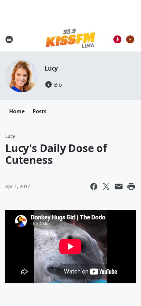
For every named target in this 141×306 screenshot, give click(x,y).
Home (17, 111)
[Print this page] (131, 186)
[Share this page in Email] (118, 186)
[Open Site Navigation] (9, 39)
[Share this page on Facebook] (93, 186)
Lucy (51, 68)
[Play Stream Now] (130, 39)
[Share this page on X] (106, 186)
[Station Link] (70, 39)
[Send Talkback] (117, 39)
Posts (39, 111)
